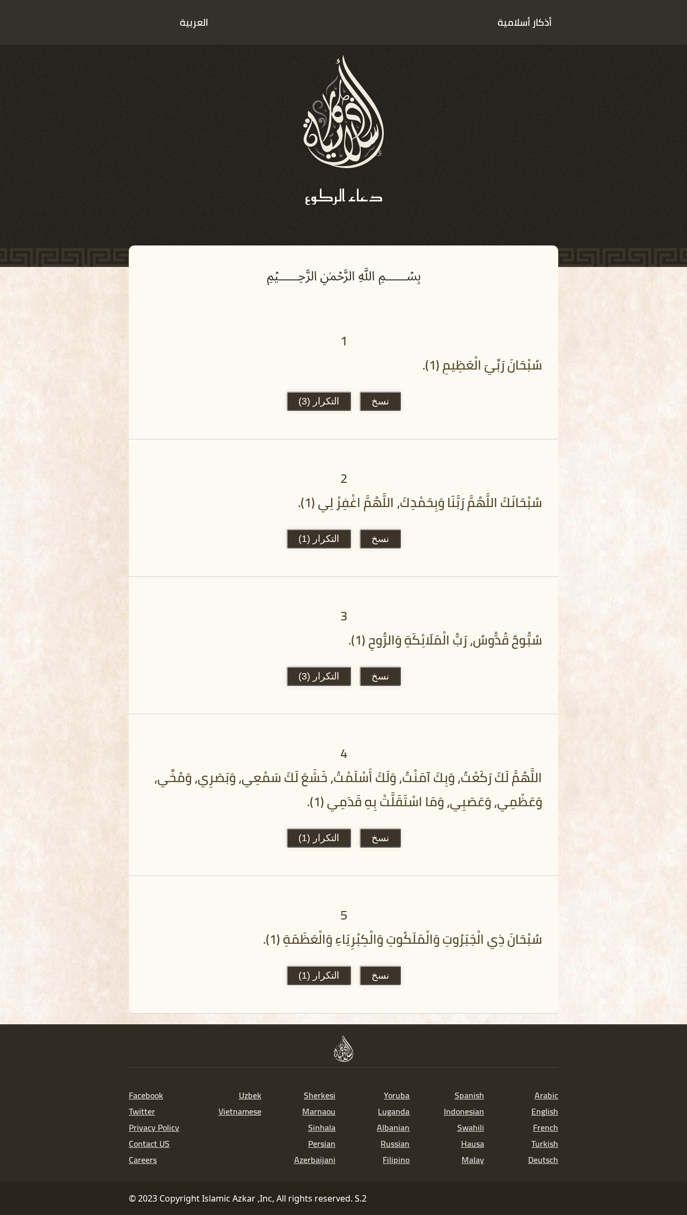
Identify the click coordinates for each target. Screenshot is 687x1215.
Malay (473, 1160)
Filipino (396, 1160)
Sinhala (321, 1127)
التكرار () (318, 401)
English (544, 1111)
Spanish (469, 1095)
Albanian (393, 1127)
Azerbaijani (314, 1160)
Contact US (149, 1144)
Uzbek (250, 1095)
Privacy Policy (154, 1127)
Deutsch (543, 1160)
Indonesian (464, 1111)
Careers (143, 1160)
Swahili (470, 1127)
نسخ (380, 401)
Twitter (142, 1111)
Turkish (544, 1144)
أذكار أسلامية (525, 22)
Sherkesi (319, 1095)
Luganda (394, 1111)
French (545, 1127)
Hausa (472, 1144)
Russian (395, 1144)
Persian (321, 1144)
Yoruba (397, 1095)
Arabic (546, 1095)
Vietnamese (239, 1111)
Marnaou (318, 1111)
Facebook (146, 1095)
